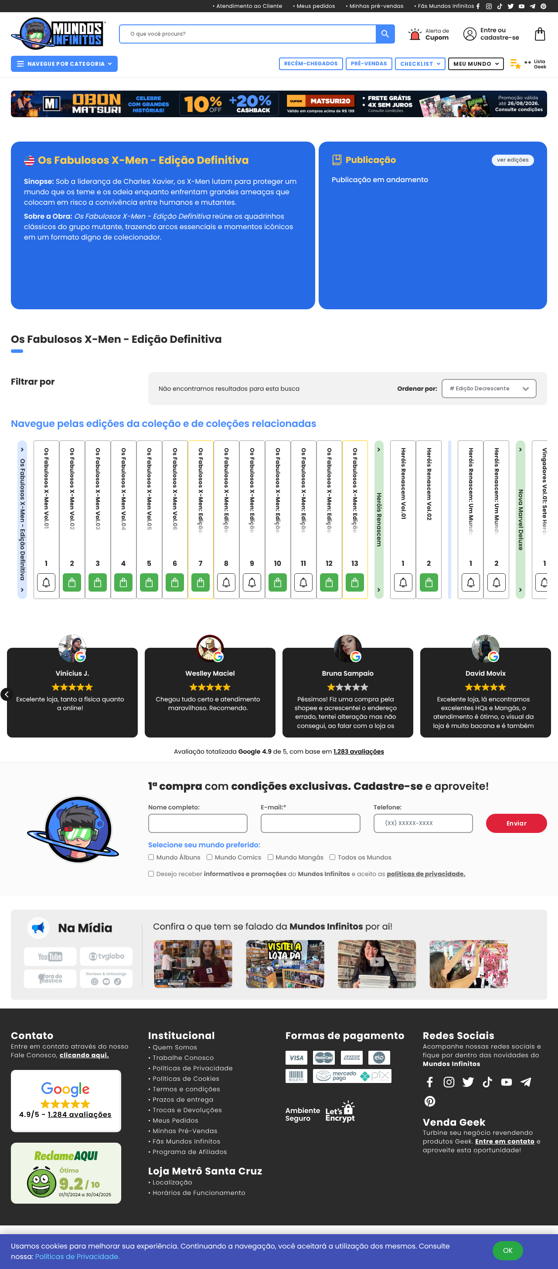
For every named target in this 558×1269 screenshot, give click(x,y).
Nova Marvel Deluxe (520, 519)
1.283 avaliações (358, 751)
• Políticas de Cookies (184, 1078)
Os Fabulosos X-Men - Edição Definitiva (143, 161)
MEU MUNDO (472, 64)
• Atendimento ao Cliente (247, 6)
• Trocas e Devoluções (185, 1110)
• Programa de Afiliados (187, 1151)
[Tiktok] (487, 1081)
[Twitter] (510, 6)
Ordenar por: (417, 388)
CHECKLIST (417, 64)
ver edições (513, 160)
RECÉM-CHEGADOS (311, 64)
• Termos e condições (184, 1089)
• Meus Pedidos (173, 1120)
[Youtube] (521, 6)
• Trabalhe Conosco (181, 1057)
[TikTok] (500, 6)
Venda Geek (454, 1122)
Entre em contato (504, 1141)
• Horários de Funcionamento (196, 1192)
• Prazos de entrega (181, 1099)
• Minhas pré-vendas (375, 6)
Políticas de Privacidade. (77, 1257)
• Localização (170, 1182)
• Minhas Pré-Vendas (183, 1131)
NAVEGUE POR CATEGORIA (66, 64)
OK (508, 1250)
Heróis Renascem (379, 520)
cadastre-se (499, 37)
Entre (488, 30)
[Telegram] (532, 6)
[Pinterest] (543, 6)
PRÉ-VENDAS (369, 64)
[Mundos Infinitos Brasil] (58, 32)
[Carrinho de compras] (540, 33)
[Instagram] (489, 6)
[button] (551, 694)
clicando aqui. (84, 1055)
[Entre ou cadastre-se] (470, 34)
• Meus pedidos (314, 6)
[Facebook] (478, 6)
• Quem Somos (172, 1047)
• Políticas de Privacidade (190, 1068)
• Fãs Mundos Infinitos (444, 6)
